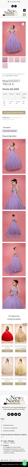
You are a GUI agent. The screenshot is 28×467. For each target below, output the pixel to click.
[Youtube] (19, 414)
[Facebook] (8, 414)
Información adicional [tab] (9, 131)
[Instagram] (12, 414)
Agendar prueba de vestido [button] (14, 112)
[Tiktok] (15, 414)
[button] (24, 10)
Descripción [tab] (6, 127)
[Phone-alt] (12, 6)
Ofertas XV (12, 117)
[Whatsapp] (15, 6)
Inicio (3, 74)
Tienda (8, 74)
